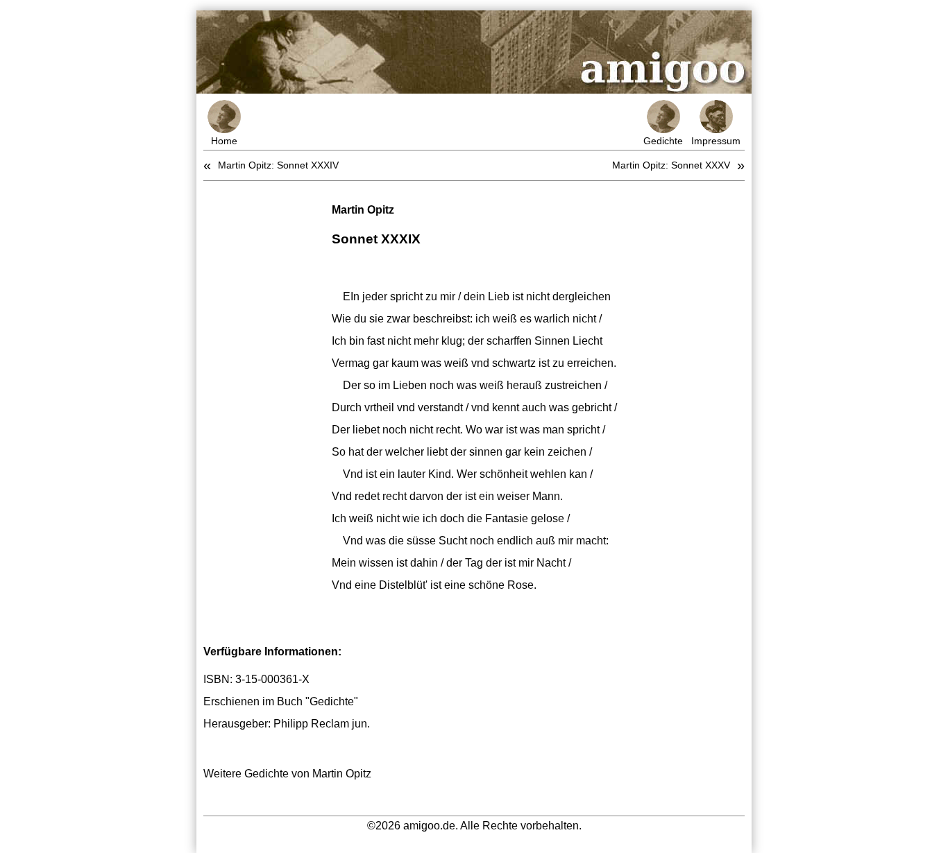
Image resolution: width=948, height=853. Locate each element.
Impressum (715, 140)
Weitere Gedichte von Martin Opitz (287, 773)
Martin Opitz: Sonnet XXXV (671, 165)
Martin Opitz (363, 210)
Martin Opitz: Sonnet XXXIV (278, 165)
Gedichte (663, 140)
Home (224, 140)
